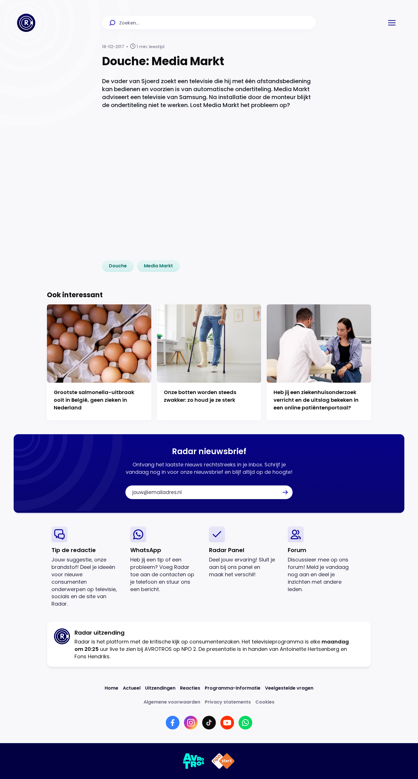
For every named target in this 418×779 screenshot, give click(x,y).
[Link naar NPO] (223, 761)
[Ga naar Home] (26, 23)
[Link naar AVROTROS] (193, 761)
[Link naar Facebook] (172, 722)
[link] (118, 266)
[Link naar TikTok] (209, 722)
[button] (392, 23)
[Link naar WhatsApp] (245, 722)
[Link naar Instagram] (191, 722)
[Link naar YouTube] (227, 722)
